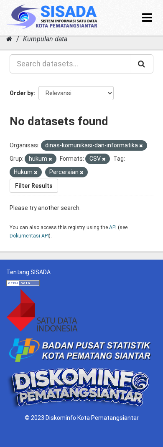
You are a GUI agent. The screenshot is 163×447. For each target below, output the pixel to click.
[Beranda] (9, 39)
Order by (21, 93)
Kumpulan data (45, 39)
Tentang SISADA (28, 272)
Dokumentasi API (29, 236)
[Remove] (141, 146)
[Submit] (142, 63)
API (113, 227)
